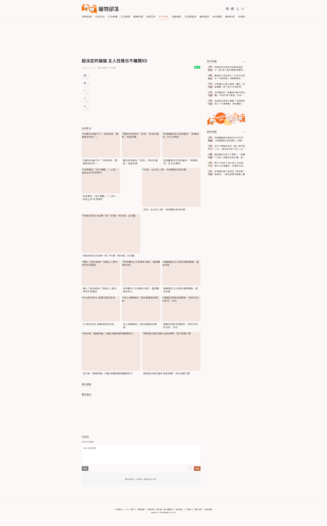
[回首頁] (100, 8)
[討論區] (85, 90)
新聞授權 (140, 509)
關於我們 (198, 509)
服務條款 (151, 509)
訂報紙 (188, 509)
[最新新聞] (244, 132)
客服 (132, 509)
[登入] (237, 8)
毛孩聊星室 (190, 16)
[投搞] (232, 8)
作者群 (241, 16)
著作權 (159, 509)
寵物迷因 (204, 16)
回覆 (197, 468)
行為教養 (113, 16)
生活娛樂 (125, 16)
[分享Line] (85, 83)
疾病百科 (151, 16)
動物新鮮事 (86, 16)
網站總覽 (208, 509)
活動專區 (176, 16)
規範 (85, 468)
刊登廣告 (118, 509)
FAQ (127, 509)
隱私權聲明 (168, 509)
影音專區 (164, 16)
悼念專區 (217, 16)
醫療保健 (138, 16)
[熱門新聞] (244, 61)
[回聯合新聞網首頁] (89, 8)
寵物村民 (230, 16)
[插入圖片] (190, 468)
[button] (227, 8)
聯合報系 (179, 509)
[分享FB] (85, 75)
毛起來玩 (100, 16)
